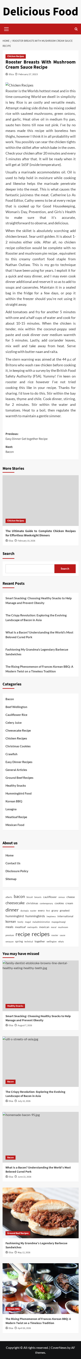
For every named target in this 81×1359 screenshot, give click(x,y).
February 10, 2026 (26, 540)
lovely (20, 922)
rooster (54, 935)
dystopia (24, 910)
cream (69, 903)
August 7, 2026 (25, 1025)
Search (8, 553)
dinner (12, 909)
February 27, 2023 (28, 74)
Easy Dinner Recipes (19, 762)
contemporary (46, 903)
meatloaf (20, 927)
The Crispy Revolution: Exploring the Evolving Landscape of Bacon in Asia (36, 617)
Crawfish (11, 754)
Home (10, 855)
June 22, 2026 (24, 1177)
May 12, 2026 (24, 1252)
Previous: (27, 436)
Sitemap (11, 879)
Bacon (10, 699)
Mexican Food (15, 825)
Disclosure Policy (17, 871)
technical (28, 941)
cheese (70, 897)
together (40, 941)
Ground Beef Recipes (19, 777)
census (61, 897)
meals (9, 927)
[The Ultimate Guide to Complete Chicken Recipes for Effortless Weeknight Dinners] (41, 500)
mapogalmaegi (59, 922)
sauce (62, 935)
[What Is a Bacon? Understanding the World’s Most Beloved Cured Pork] (41, 1137)
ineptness (51, 916)
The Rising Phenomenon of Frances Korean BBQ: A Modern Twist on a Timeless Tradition (39, 669)
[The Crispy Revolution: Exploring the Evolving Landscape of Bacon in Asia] (41, 1061)
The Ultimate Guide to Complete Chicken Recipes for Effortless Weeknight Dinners (41, 533)
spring (19, 941)
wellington (52, 941)
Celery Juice (14, 722)
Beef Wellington (16, 707)
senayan (10, 941)
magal (28, 922)
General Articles (16, 770)
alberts (9, 897)
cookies (59, 903)
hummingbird (15, 916)
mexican (44, 927)
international (65, 916)
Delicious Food (40, 11)
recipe (23, 934)
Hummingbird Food (19, 793)
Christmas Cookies (18, 746)
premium (10, 935)
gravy (55, 910)
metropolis (32, 927)
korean (11, 921)
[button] (6, 28)
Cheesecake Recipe (18, 730)
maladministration (41, 922)
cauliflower (50, 897)
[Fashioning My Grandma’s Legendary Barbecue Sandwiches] (41, 1213)
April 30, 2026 (24, 1328)
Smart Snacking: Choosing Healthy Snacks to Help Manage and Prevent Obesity (39, 600)
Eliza (11, 74)
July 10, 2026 (24, 1101)
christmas (32, 903)
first (48, 910)
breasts (37, 897)
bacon (19, 896)
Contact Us (13, 863)
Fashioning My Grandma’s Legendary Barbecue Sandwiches (37, 652)
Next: (10, 449)
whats (61, 941)
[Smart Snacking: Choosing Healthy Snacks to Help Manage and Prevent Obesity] (41, 985)
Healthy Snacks (16, 785)
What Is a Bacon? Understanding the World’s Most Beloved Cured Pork (39, 635)
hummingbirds (35, 916)
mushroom (63, 927)
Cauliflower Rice (16, 714)
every (41, 910)
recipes (41, 933)
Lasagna (11, 809)
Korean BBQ (14, 801)
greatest (65, 910)
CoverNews (59, 1347)
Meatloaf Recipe (16, 817)
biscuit (30, 897)
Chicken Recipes (15, 56)
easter (33, 910)
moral (53, 927)
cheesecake (15, 902)
